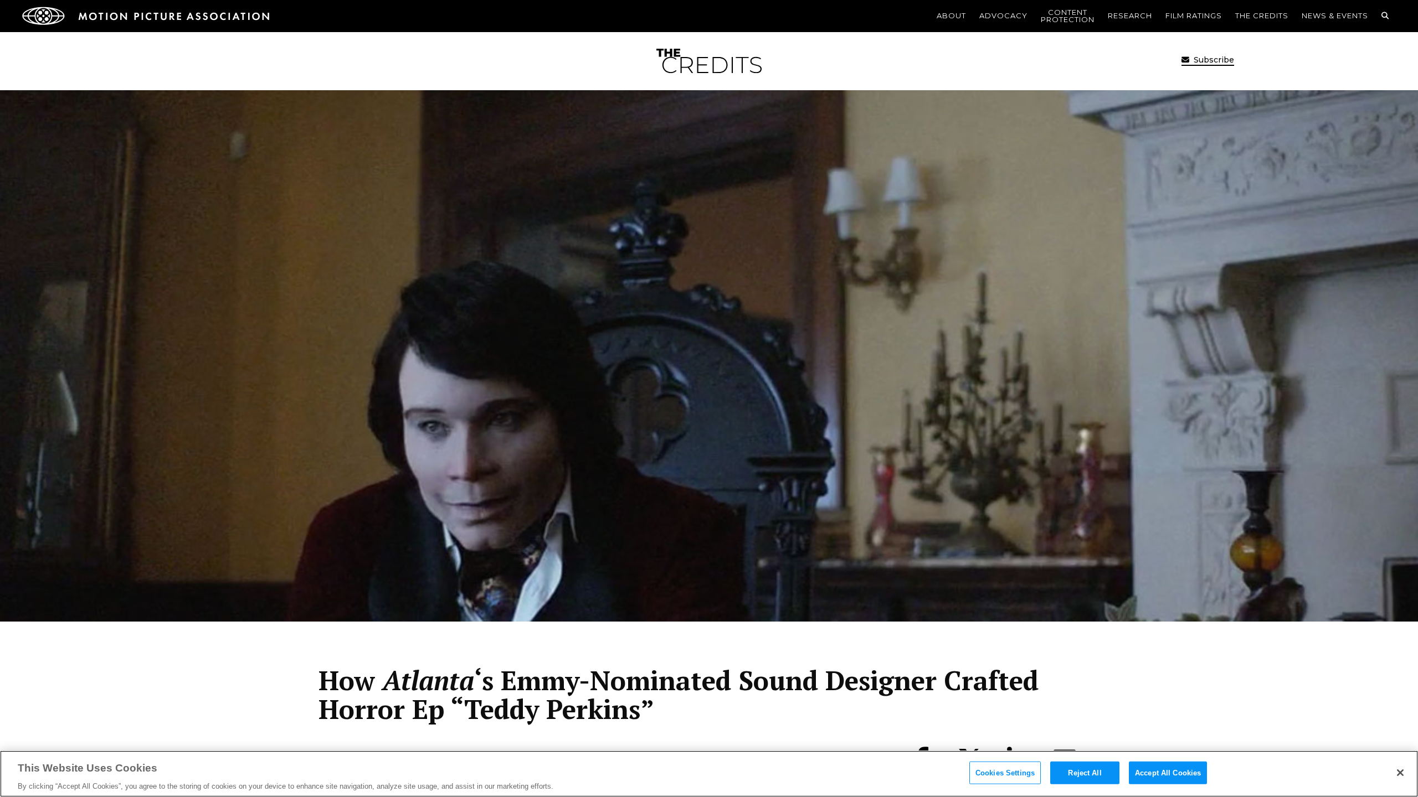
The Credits (1261, 15)
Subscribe (1212, 60)
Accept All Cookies (1168, 772)
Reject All (1084, 772)
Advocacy (1003, 15)
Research (1130, 15)
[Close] (1400, 772)
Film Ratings (1193, 15)
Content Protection (1068, 16)
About (951, 15)
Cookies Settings (1005, 772)
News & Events (1335, 15)
